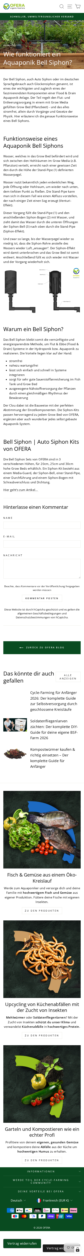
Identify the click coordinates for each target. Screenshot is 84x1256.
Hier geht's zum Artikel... (21, 490)
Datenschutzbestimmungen (33, 617)
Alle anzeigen (68, 677)
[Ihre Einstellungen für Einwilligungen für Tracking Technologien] (77, 1249)
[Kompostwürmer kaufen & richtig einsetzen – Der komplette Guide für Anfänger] (15, 753)
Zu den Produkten (42, 910)
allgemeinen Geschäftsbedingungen (39, 613)
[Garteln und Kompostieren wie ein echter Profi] (42, 1084)
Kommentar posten (42, 598)
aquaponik (9, 45)
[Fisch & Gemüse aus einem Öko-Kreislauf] (42, 829)
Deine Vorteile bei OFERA (41, 1191)
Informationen (41, 1171)
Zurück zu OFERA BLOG (44, 647)
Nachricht (13, 555)
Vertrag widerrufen (22, 1243)
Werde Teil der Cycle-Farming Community (41, 1181)
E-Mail (9, 536)
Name (8, 517)
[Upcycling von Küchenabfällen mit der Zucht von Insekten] (42, 959)
